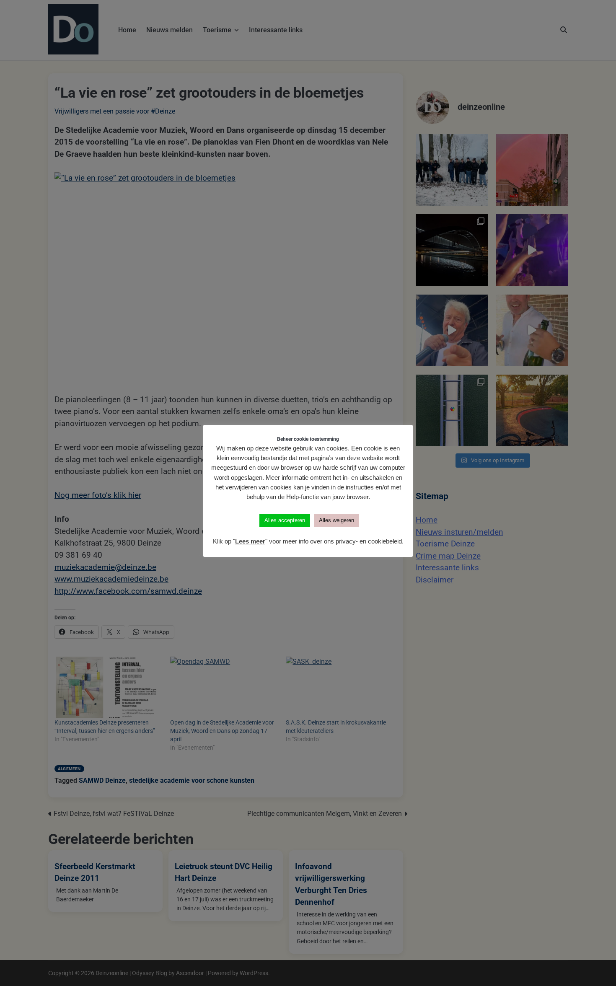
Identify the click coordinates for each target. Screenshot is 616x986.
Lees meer (250, 541)
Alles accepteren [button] (284, 520)
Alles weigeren (336, 520)
